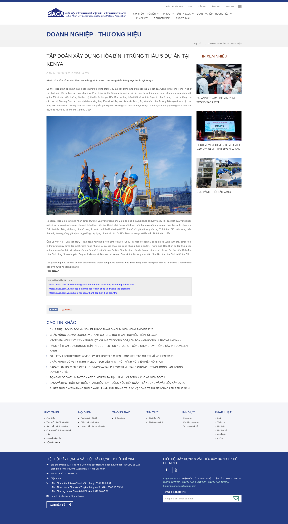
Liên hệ (202, 7)
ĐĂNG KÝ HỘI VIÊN (174, 7)
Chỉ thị (220, 438)
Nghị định (221, 426)
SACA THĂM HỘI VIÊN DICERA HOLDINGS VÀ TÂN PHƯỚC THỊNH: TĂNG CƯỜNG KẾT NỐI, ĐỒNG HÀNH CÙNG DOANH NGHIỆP (116, 369)
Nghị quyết (222, 430)
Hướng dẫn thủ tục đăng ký (93, 426)
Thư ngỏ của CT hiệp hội (57, 422)
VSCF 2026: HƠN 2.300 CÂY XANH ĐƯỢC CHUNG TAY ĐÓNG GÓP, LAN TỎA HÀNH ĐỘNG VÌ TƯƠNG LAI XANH (115, 340)
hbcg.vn (55, 271)
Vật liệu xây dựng (191, 422)
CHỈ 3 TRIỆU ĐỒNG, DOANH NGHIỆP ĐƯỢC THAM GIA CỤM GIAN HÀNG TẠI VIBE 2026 (101, 329)
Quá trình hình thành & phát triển (58, 432)
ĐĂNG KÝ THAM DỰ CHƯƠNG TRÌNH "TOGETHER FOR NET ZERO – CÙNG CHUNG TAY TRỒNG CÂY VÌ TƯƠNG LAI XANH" (119, 348)
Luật (219, 418)
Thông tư (221, 422)
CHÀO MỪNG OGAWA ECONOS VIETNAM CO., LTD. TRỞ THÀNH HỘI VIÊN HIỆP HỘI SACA (103, 334)
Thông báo (120, 418)
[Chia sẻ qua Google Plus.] (67, 309)
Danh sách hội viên (89, 418)
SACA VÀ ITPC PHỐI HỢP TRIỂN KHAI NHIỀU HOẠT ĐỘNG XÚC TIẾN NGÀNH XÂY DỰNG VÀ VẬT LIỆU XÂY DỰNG (117, 382)
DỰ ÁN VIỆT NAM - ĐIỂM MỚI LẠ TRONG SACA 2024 (215, 100)
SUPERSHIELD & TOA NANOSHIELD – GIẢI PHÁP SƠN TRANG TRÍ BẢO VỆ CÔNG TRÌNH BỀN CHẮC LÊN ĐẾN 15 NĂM (120, 388)
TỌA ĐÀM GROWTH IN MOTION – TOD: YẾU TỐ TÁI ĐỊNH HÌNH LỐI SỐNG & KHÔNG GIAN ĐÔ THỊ (107, 377)
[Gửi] (236, 498)
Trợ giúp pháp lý (190, 426)
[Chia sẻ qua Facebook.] (54, 309)
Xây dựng (187, 418)
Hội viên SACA (53, 442)
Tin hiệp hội (154, 418)
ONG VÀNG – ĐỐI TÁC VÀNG (213, 192)
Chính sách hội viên (90, 422)
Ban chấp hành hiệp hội (57, 426)
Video (191, 7)
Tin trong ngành (156, 422)
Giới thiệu (50, 418)
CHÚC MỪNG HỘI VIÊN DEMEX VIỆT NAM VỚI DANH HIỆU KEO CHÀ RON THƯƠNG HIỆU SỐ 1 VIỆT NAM (218, 147)
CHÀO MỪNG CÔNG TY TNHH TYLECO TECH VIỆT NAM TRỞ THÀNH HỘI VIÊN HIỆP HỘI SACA (106, 361)
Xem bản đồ (57, 504)
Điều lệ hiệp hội (53, 438)
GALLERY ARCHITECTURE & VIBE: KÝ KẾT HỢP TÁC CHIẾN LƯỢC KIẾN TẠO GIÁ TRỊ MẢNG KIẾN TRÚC (112, 356)
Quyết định (222, 434)
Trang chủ (196, 43)
